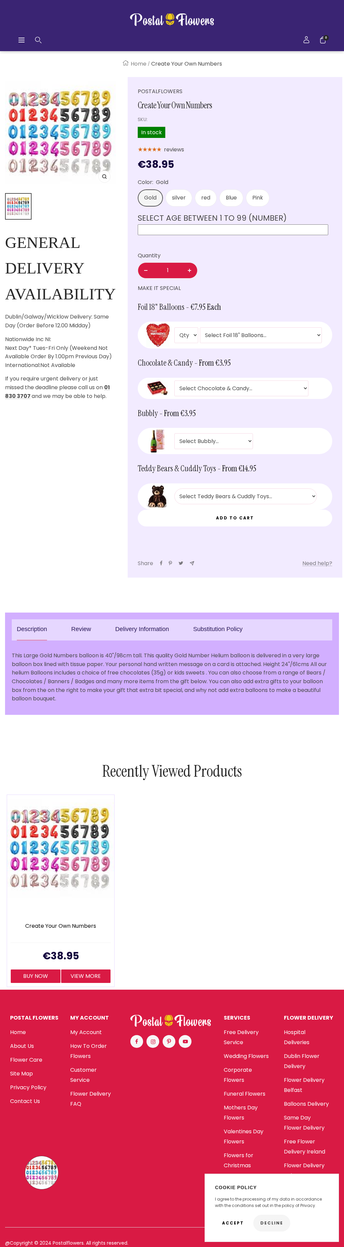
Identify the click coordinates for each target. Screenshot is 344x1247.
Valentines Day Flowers (243, 1136)
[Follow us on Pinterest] (169, 1041)
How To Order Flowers (88, 1051)
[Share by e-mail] (192, 563)
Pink (257, 197)
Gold (150, 197)
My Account (86, 1032)
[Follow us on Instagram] (152, 1041)
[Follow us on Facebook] (136, 1041)
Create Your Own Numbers (60, 926)
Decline (271, 1223)
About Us (22, 1046)
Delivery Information (142, 629)
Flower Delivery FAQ (90, 1099)
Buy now (35, 976)
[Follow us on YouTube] (185, 1041)
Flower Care (26, 1060)
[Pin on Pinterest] (170, 563)
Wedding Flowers (246, 1056)
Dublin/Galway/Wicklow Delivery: (48, 317)
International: (22, 365)
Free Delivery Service (241, 1037)
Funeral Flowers (244, 1094)
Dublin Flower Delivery (301, 1061)
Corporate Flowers (238, 1075)
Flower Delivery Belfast (304, 1085)
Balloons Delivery (306, 1104)
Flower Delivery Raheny (304, 1170)
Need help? (317, 563)
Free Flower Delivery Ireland (304, 1147)
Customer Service (83, 1075)
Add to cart (235, 518)
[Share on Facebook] (161, 563)
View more (86, 976)
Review (81, 629)
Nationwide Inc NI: (28, 339)
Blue (231, 197)
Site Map (21, 1073)
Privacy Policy (28, 1087)
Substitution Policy (218, 629)
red (205, 197)
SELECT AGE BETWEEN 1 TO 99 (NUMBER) (212, 218)
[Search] (38, 40)
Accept (233, 1223)
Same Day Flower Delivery (304, 1123)
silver (179, 197)
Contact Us (25, 1101)
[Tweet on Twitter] (181, 563)
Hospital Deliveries (296, 1037)
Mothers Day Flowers (241, 1113)
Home (138, 64)
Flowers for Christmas (238, 1160)
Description (32, 629)
